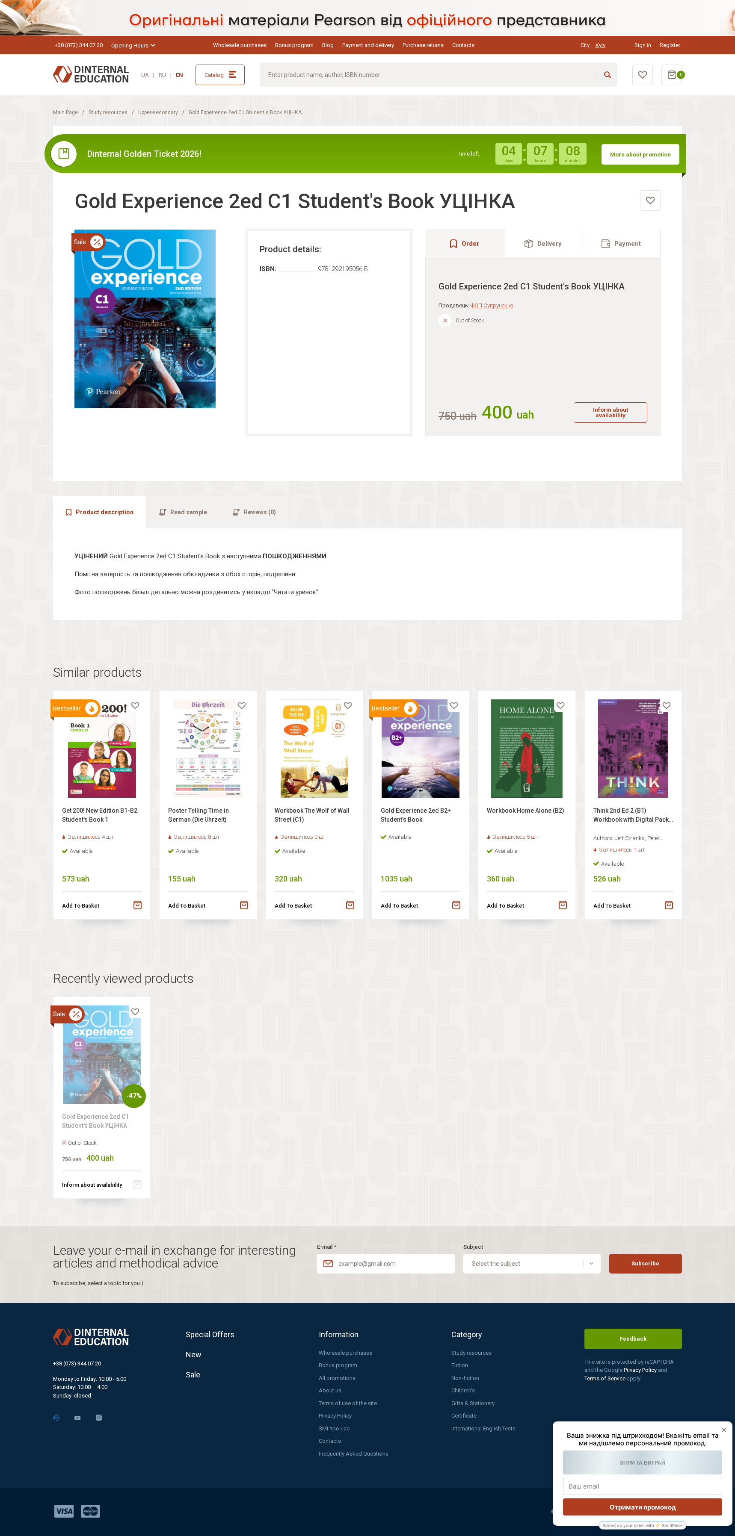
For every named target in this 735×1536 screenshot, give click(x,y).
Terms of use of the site (348, 1403)
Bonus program (294, 45)
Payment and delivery (368, 45)
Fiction (459, 1365)
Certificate (464, 1415)
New (194, 1354)
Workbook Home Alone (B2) (525, 810)
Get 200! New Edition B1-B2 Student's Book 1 (99, 815)
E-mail (326, 1247)
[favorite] (650, 200)
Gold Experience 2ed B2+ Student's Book (416, 815)
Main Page (65, 112)
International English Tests (483, 1428)
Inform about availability (610, 413)
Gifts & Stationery (473, 1403)
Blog (328, 45)
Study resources (108, 112)
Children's (463, 1390)
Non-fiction (465, 1378)
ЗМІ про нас (334, 1428)
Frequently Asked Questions (353, 1454)
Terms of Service (605, 1378)
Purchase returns (423, 45)
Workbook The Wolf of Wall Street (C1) (312, 815)
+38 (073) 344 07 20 (79, 45)
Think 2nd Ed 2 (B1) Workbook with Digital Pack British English (631, 816)
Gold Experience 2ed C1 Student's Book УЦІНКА (95, 1121)
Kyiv (600, 45)
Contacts (463, 45)
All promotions (337, 1378)
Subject (473, 1247)
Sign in (642, 45)
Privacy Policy (335, 1415)
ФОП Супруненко (492, 305)
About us (330, 1390)
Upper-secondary (158, 112)
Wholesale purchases (240, 45)
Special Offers (210, 1334)
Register (670, 45)
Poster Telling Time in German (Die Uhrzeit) (198, 815)
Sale (193, 1374)
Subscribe (645, 1263)
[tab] (543, 243)
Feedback (633, 1339)
